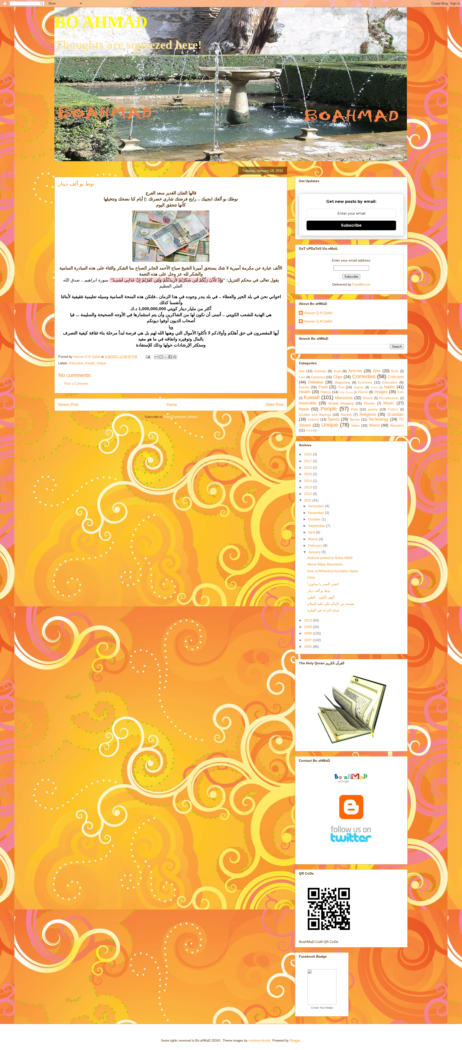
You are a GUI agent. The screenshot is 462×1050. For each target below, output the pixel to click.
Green (374, 387)
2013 (308, 487)
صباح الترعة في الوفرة (323, 610)
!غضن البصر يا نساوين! (323, 584)
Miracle (368, 398)
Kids (401, 392)
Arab (337, 371)
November (316, 513)
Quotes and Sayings (315, 414)
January (314, 552)
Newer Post (68, 405)
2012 (308, 494)
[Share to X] (165, 356)
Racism (346, 414)
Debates (315, 382)
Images (381, 392)
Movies (369, 403)
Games (359, 387)
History (325, 392)
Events (304, 387)
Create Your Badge (322, 1007)
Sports (334, 419)
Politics (393, 409)
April (312, 532)
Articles (355, 371)
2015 (308, 474)
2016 (308, 467)
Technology (378, 419)
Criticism (396, 377)
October (314, 519)
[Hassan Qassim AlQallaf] (322, 1003)
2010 (308, 620)
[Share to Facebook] (170, 356)
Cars (302, 377)
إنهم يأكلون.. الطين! (321, 597)
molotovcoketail (259, 1040)
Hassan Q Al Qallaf (318, 313)
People (329, 409)
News (304, 409)
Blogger (295, 1040)
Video (355, 425)
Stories (354, 419)
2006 (308, 646)
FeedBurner (361, 284)
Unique (101, 363)
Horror (363, 392)
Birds (394, 371)
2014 (308, 481)
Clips (337, 377)
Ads (302, 371)
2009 (308, 627)
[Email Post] (147, 357)
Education (76, 363)
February (315, 545)
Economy (365, 382)
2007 (308, 640)
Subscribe (351, 225)
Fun (341, 387)
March (313, 539)
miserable (307, 403)
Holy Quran (346, 392)
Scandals (395, 414)
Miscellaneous (389, 398)
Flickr (311, 577)
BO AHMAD (101, 22)
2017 (308, 461)
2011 (308, 500)
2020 (308, 454)
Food (323, 387)
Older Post (274, 405)
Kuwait (90, 363)
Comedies (364, 376)
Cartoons (318, 377)
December (316, 506)
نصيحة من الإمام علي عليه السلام (330, 604)
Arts (376, 371)
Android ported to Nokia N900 (330, 558)
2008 (308, 633)
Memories (344, 398)
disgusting (342, 382)
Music (388, 403)
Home (172, 405)
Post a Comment (76, 383)
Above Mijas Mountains (325, 564)
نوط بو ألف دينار (318, 591)
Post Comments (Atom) (180, 417)
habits (389, 387)
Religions (367, 414)
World (309, 430)
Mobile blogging (341, 403)
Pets (354, 409)
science (313, 419)
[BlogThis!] (161, 356)
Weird (374, 425)
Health (304, 392)
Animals (320, 371)
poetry (373, 409)
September (317, 526)
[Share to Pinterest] (174, 356)
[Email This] (156, 356)
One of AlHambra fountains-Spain (332, 571)
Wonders (397, 425)
